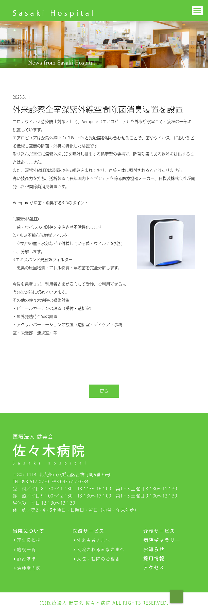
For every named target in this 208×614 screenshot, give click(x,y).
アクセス (154, 567)
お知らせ (154, 549)
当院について (29, 531)
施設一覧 (26, 549)
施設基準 (26, 559)
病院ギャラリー (162, 540)
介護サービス (159, 531)
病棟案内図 (29, 568)
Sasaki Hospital (54, 12)
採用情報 (154, 558)
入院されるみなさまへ (101, 549)
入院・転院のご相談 (98, 559)
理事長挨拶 (29, 540)
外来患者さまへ (94, 540)
